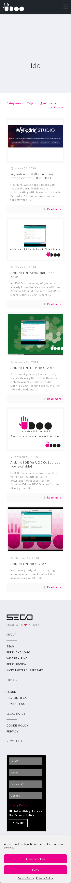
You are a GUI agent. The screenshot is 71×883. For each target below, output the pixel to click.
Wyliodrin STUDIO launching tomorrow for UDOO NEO (31, 176)
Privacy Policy (44, 878)
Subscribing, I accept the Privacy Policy (26, 813)
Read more (54, 209)
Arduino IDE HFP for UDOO (32, 367)
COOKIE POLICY (18, 725)
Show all (58, 107)
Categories (14, 103)
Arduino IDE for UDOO (28, 563)
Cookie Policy (26, 878)
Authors (48, 103)
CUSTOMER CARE (18, 697)
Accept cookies (35, 859)
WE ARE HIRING (17, 658)
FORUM (12, 692)
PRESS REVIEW (16, 664)
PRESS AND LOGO (19, 652)
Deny (35, 870)
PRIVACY (13, 731)
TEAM (11, 646)
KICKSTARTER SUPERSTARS (25, 670)
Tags (30, 103)
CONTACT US (16, 703)
